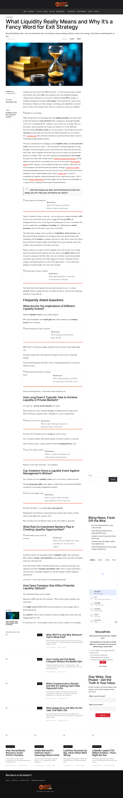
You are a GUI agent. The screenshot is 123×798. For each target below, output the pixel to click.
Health (45, 11)
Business (31, 11)
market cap (62, 173)
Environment (60, 11)
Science (90, 11)
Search (90, 475)
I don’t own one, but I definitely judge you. (102, 659)
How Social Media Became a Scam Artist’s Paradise (102, 526)
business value (11, 113)
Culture (52, 11)
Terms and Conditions (38, 780)
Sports (96, 11)
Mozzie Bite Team (11, 102)
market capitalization (36, 179)
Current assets (32, 136)
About (8, 780)
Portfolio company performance (65, 158)
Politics (39, 11)
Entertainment (81, 11)
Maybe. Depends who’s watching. (100, 657)
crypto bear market (72, 167)
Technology (71, 11)
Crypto (9, 17)
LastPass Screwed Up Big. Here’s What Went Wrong (103, 537)
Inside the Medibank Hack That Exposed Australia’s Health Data (103, 548)
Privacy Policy (25, 780)
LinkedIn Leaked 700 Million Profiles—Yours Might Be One (103, 543)
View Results (103, 666)
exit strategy (11, 115)
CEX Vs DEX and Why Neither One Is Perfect (12, 622)
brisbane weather (98, 509)
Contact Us (15, 780)
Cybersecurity (10, 746)
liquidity (9, 117)
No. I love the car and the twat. (99, 655)
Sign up (103, 715)
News (25, 11)
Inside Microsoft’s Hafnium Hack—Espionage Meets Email (102, 532)
